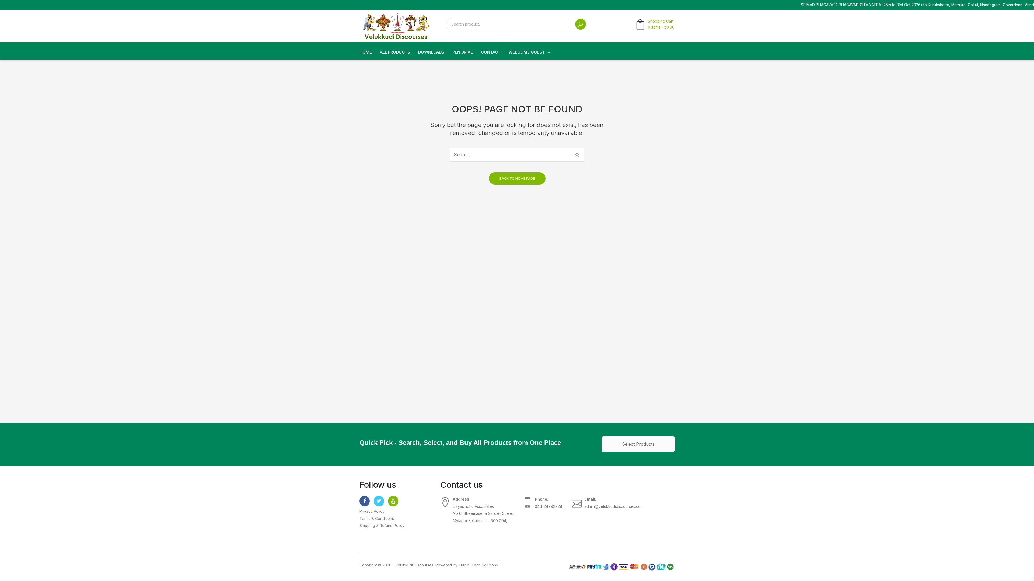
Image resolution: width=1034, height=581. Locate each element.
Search (580, 24)
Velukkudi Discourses (414, 565)
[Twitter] (379, 501)
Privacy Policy (372, 511)
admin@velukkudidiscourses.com (614, 506)
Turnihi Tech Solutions (478, 565)
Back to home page (517, 178)
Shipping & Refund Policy (381, 525)
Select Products (638, 444)
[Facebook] (364, 501)
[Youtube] (393, 501)
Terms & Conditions (376, 518)
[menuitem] (365, 52)
